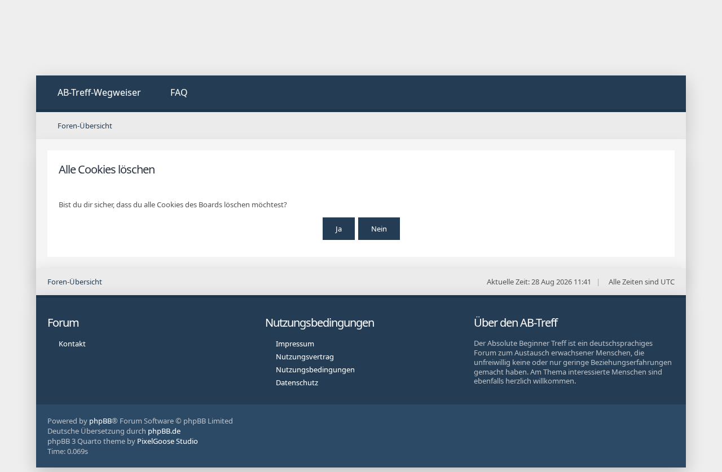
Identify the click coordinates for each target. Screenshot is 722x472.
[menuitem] (92, 93)
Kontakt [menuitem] (72, 344)
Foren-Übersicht (74, 282)
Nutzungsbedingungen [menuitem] (315, 369)
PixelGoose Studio (167, 441)
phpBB (100, 421)
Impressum (295, 344)
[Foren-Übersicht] (120, 38)
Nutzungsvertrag (305, 356)
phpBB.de (164, 431)
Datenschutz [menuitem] (297, 382)
